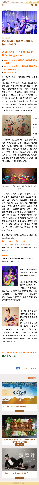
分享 (17, 368)
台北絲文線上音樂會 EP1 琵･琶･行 (15, 473)
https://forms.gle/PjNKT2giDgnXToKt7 (16, 244)
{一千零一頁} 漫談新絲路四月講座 (15, 406)
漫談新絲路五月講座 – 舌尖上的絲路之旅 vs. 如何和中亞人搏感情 (19, 441)
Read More (19, 411)
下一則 (25, 368)
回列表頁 (33, 368)
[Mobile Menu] (3, 5)
